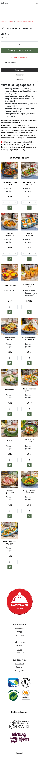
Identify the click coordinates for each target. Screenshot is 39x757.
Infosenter (19, 628)
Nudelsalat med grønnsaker (29, 390)
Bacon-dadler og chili (29, 183)
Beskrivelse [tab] (19, 70)
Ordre (19, 649)
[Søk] (37, 3)
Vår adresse (19, 635)
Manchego (9, 390)
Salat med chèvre (29, 441)
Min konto (19, 646)
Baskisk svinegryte (9, 234)
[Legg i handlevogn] (9, 208)
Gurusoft (19, 753)
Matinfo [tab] (19, 79)
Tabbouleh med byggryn (9, 543)
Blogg (19, 631)
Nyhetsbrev (19, 653)
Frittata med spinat (9, 339)
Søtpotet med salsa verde (29, 492)
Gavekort (19, 667)
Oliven (9, 441)
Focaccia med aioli (29, 285)
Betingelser (19, 670)
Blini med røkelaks (29, 234)
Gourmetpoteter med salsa (29, 339)
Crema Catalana (10, 285)
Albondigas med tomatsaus (10, 183)
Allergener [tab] (19, 75)
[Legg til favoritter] (15, 165)
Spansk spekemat (9, 492)
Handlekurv (19, 663)
